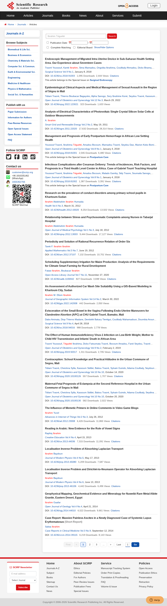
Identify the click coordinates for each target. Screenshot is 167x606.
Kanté (70, 67)
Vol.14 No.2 (95, 299)
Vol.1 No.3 (88, 230)
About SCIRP (83, 563)
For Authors (80, 577)
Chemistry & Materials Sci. (21, 61)
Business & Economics (19, 55)
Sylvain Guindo (118, 368)
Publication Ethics (148, 573)
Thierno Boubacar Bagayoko (75, 96)
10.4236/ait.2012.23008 (62, 421)
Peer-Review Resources (19, 123)
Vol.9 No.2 (96, 348)
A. (50, 120)
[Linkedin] (25, 156)
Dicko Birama (145, 67)
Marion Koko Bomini (145, 144)
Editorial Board (84, 47)
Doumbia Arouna (146, 319)
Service (106, 563)
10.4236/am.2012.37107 (63, 254)
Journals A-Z (53, 568)
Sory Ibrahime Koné (117, 96)
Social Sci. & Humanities (20, 94)
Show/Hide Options (104, 47)
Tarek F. (57, 246)
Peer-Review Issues (84, 582)
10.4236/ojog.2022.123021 (64, 104)
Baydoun (54, 453)
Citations (114, 75)
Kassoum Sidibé (85, 368)
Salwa (52, 526)
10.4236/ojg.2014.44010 (63, 510)
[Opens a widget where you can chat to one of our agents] (155, 600)
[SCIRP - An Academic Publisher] (27, 5)
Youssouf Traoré (53, 144)
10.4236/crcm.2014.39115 (63, 535)
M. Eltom (58, 295)
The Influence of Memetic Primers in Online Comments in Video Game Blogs (91, 408)
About (99, 15)
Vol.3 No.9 (85, 530)
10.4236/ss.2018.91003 (62, 75)
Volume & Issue (109, 586)
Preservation (145, 577)
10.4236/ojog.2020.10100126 (65, 376)
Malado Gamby (110, 173)
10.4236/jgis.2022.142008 (63, 303)
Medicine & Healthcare (19, 83)
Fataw (52, 270)
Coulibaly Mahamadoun (124, 319)
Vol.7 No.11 (81, 275)
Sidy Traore (125, 173)
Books (66, 15)
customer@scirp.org (22, 172)
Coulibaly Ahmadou (127, 67)
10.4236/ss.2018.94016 (62, 327)
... (104, 544)
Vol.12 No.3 (97, 100)
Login (154, 5)
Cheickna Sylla (68, 368)
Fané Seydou (135, 343)
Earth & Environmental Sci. (21, 72)
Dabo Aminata (52, 319)
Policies (144, 563)
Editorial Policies (82, 573)
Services (117, 15)
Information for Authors (20, 117)
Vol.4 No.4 (70, 437)
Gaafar (53, 502)
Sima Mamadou (87, 67)
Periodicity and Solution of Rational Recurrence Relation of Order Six (87, 241)
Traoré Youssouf (53, 67)
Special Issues (81, 591)
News (83, 15)
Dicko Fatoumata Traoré (95, 343)
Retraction (144, 582)
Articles (28, 15)
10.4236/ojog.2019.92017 (63, 352)
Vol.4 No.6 (78, 482)
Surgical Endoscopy (101, 80)
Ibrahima (72, 144)
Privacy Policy (146, 586)
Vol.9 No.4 (68, 323)
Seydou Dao (127, 144)
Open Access (145, 568)
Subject (50, 573)
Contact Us (52, 586)
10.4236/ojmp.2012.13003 (64, 234)
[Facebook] (17, 156)
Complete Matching (61, 47)
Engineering (14, 77)
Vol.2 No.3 (82, 417)
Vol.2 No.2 (87, 124)
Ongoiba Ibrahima (106, 67)
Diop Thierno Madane (72, 319)
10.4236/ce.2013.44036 (62, 441)
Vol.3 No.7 (72, 250)
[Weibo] (32, 156)
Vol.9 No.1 (68, 71)
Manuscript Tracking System (115, 568)
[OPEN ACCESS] (128, 5)
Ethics (77, 568)
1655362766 (18, 182)
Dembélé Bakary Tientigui (98, 319)
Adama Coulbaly (135, 368)
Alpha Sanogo (98, 96)
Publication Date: (59, 42)
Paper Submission (17, 112)
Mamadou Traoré (111, 144)
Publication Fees (82, 586)
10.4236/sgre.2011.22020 (63, 128)
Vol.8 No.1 (96, 149)
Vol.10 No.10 (97, 372)
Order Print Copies (110, 573)
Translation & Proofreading (115, 577)
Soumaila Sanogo (141, 173)
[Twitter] (8, 156)
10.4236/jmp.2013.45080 (63, 462)
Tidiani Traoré (52, 96)
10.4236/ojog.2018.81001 (63, 153)
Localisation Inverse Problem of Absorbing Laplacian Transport (84, 448)
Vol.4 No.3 (57, 205)
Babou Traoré (102, 368)
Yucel (52, 412)
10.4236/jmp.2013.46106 (63, 486)
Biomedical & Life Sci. (19, 49)
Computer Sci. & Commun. (21, 66)
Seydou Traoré (136, 96)
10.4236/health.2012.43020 (64, 210)
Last (119, 544)
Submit (137, 15)
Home (11, 15)
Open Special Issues (18, 129)
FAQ (10, 140)
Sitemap (50, 582)
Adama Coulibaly (135, 392)
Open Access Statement (20, 134)
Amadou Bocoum (92, 144)
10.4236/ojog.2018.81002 (63, 181)
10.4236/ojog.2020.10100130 (65, 400)
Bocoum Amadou (118, 343)
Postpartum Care (99, 157)
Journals (47, 15)
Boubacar (70, 270)
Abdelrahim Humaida (64, 201)
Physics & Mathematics (19, 89)
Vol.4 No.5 (78, 458)
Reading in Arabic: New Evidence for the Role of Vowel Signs (82, 428)
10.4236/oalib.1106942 (62, 279)
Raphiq (53, 433)
